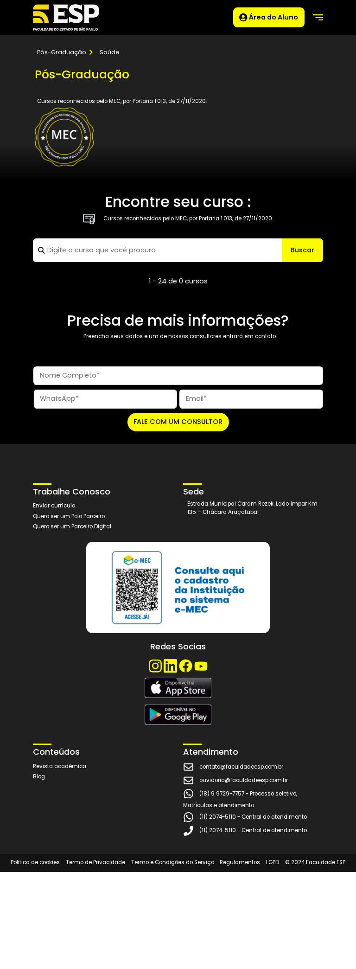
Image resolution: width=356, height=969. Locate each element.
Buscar (302, 250)
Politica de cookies (35, 862)
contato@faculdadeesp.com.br (241, 766)
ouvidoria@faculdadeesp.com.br (243, 780)
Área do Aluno (273, 16)
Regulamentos (240, 862)
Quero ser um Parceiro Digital (72, 526)
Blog (39, 776)
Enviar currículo (54, 505)
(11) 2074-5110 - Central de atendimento (253, 817)
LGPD (272, 862)
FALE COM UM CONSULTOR (178, 421)
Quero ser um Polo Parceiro (69, 516)
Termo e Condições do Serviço (172, 862)
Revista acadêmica (59, 766)
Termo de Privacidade (95, 862)
